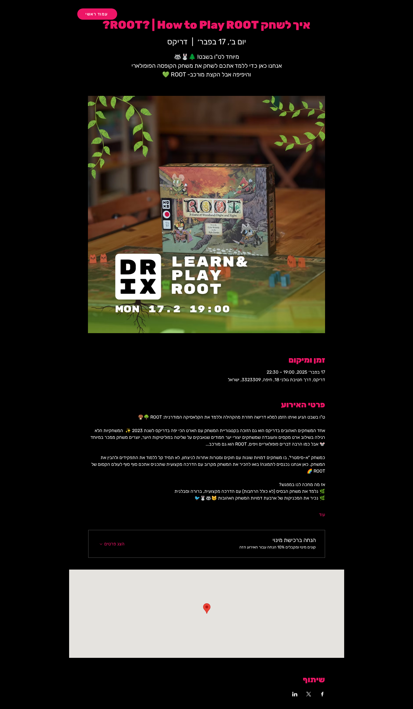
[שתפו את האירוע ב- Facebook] (322, 694)
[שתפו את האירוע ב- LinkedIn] (295, 694)
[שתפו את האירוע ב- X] (308, 694)
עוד (322, 514)
